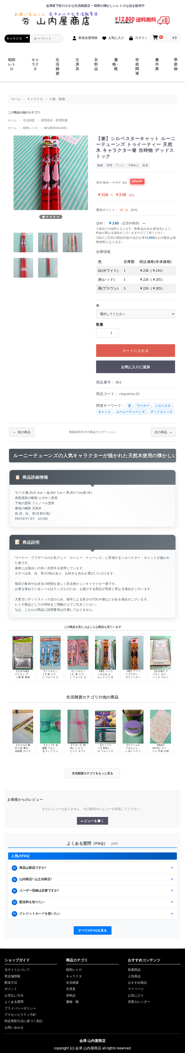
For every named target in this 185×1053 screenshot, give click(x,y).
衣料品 (96, 64)
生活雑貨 (57, 66)
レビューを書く (92, 821)
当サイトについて (17, 969)
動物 (100, 165)
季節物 (176, 64)
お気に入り (136, 995)
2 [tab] (47, 217)
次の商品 (161, 432)
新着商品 (134, 969)
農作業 (157, 64)
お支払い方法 (14, 995)
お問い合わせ (14, 1027)
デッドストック (161, 412)
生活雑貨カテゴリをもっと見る (92, 773)
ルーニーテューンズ (130, 412)
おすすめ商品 (137, 982)
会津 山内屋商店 (92, 1041)
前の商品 (24, 432)
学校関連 (137, 66)
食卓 (145, 165)
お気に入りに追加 (135, 367)
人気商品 (134, 976)
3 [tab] (51, 217)
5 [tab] (58, 217)
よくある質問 (14, 1002)
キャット (104, 412)
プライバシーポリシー (20, 1008)
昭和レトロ (11, 64)
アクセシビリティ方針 (20, 1014)
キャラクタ (35, 64)
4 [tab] (54, 217)
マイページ (136, 989)
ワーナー (143, 406)
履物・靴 (116, 64)
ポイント (11, 989)
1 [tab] (43, 217)
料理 (109, 165)
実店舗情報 (12, 976)
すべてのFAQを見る (92, 930)
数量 (99, 324)
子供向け (133, 165)
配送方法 (11, 982)
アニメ (120, 165)
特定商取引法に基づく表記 (23, 1021)
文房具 (77, 64)
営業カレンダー (139, 1002)
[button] (164, 37)
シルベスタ (163, 406)
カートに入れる (135, 351)
